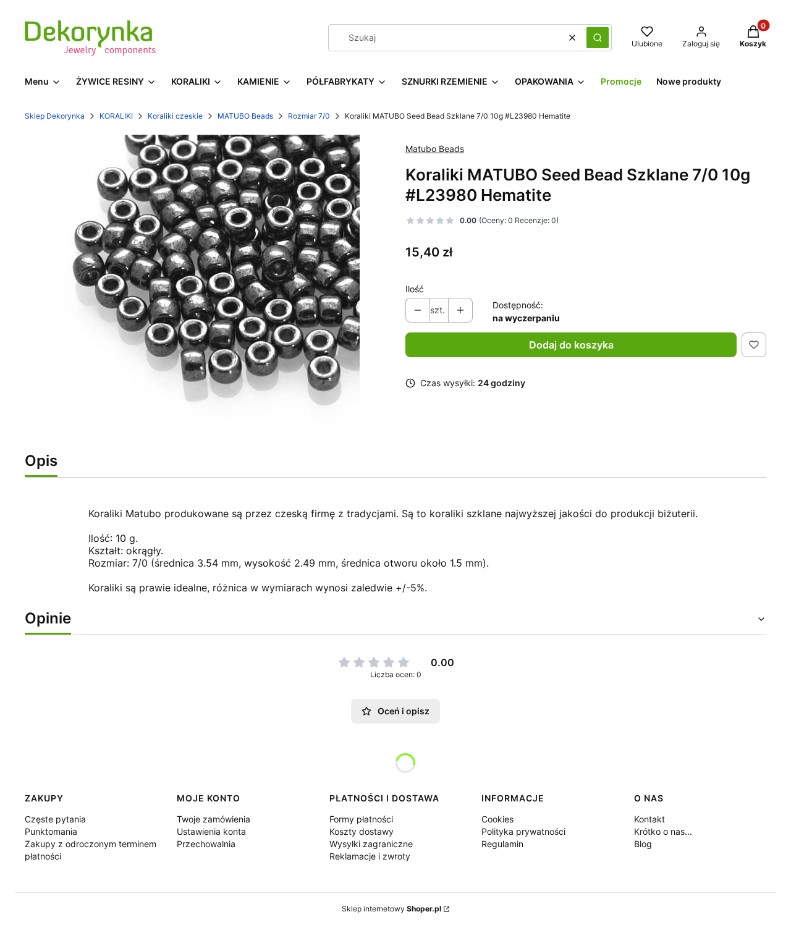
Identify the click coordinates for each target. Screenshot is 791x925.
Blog (643, 843)
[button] (597, 37)
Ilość (414, 289)
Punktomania (51, 831)
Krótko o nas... (663, 831)
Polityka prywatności (523, 831)
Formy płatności (361, 819)
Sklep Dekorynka (55, 115)
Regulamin (502, 843)
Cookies (497, 819)
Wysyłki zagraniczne (371, 843)
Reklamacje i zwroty (369, 856)
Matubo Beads (434, 148)
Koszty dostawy (361, 831)
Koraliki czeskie (175, 115)
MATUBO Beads (245, 115)
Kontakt (649, 819)
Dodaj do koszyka (571, 345)
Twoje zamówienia (213, 819)
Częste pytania (55, 819)
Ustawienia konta (211, 831)
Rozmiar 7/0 (309, 115)
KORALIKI (116, 115)
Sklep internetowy (391, 908)
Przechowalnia (206, 843)
